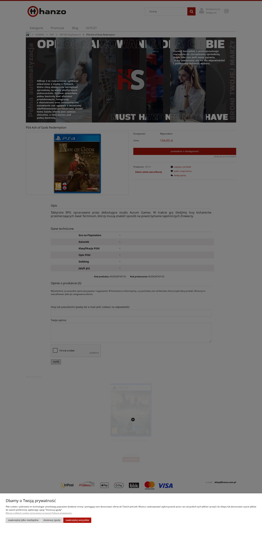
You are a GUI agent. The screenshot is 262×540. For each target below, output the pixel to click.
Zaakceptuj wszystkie (77, 520)
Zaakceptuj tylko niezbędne (23, 520)
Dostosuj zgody (51, 520)
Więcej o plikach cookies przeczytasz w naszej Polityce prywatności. (39, 513)
